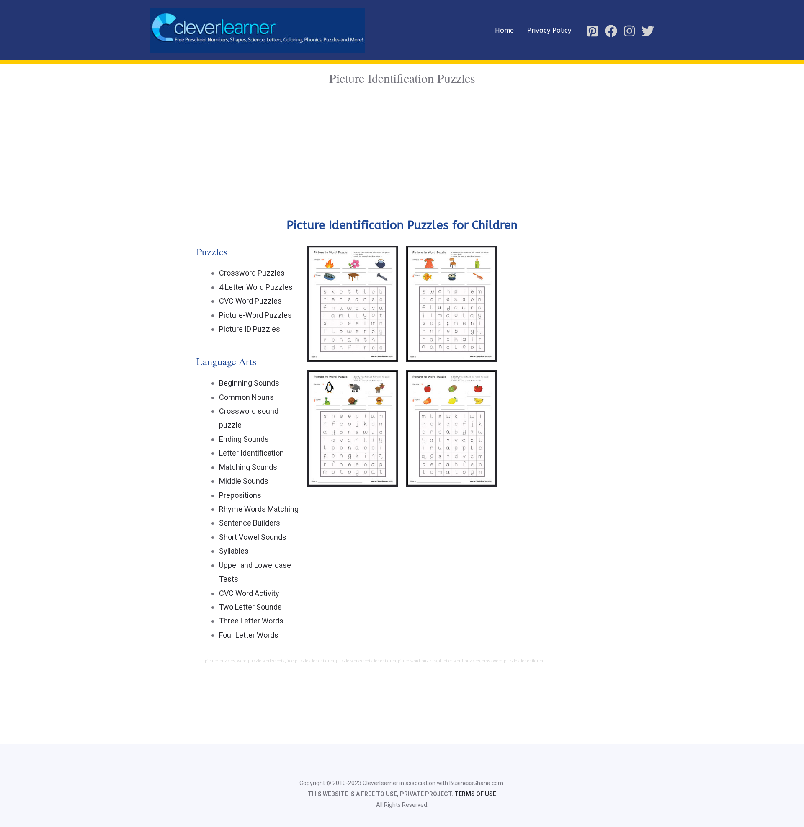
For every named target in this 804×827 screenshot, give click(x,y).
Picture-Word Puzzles (255, 315)
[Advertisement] (402, 150)
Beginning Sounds (249, 383)
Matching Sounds (248, 467)
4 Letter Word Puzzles (256, 287)
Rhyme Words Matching (259, 509)
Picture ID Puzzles (249, 329)
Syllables (234, 550)
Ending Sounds (244, 439)
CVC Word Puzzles (250, 300)
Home (504, 30)
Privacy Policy (549, 30)
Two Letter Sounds (250, 607)
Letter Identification (251, 452)
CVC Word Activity (249, 593)
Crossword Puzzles (252, 272)
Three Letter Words (251, 620)
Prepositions (240, 495)
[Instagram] (629, 31)
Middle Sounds (243, 481)
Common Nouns (246, 397)
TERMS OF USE (475, 794)
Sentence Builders (249, 522)
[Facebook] (611, 31)
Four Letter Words (248, 635)
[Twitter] (648, 31)
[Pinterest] (592, 31)
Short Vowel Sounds (252, 537)
